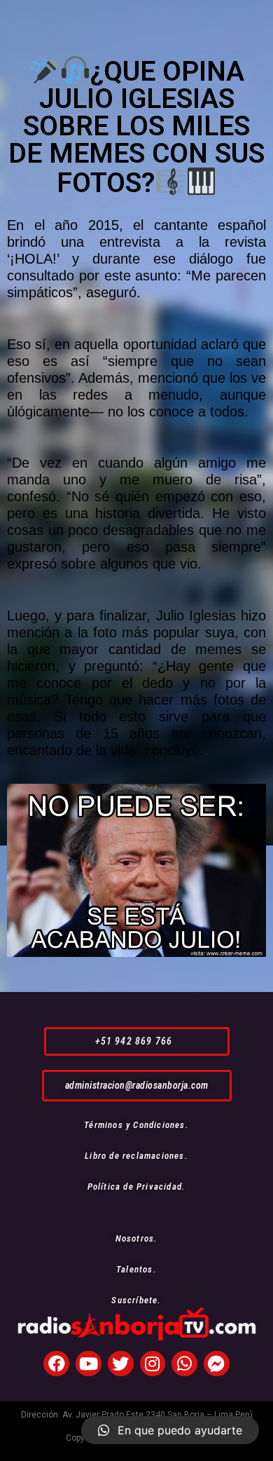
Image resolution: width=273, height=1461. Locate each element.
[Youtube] (89, 1364)
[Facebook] (56, 1364)
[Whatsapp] (184, 1364)
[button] (137, 1041)
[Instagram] (153, 1364)
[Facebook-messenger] (217, 1364)
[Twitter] (121, 1364)
